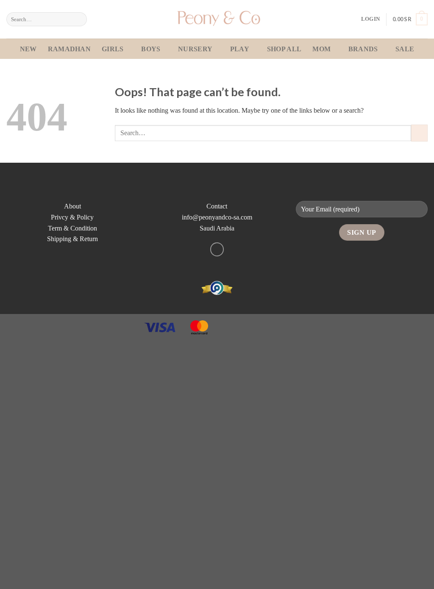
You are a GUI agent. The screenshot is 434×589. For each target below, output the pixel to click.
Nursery (195, 49)
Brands (363, 49)
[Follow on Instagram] (217, 249)
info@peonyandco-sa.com (217, 217)
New (28, 49)
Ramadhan (69, 49)
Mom (321, 49)
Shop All (284, 49)
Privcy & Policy (72, 217)
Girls (113, 49)
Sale (404, 49)
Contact (216, 206)
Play (239, 49)
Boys (150, 49)
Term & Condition (72, 228)
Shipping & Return (72, 238)
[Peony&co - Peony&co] (217, 19)
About (72, 206)
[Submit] (79, 19)
